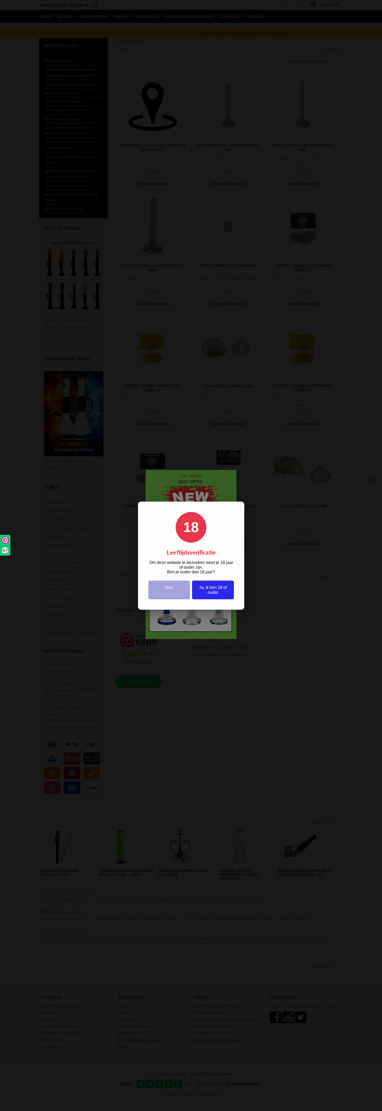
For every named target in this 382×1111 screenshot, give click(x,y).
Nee (169, 587)
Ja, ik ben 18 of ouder (213, 590)
